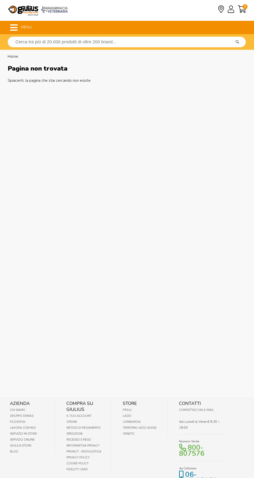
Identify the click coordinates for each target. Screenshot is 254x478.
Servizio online (22, 440)
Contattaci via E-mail (196, 410)
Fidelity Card (77, 469)
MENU (26, 27)
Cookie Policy (77, 463)
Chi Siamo (17, 410)
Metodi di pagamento (83, 428)
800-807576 (191, 450)
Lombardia (132, 422)
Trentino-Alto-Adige (140, 428)
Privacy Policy (78, 457)
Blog (14, 451)
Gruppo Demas (21, 416)
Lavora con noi (23, 428)
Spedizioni (74, 434)
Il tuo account (79, 416)
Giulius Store (21, 446)
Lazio (127, 416)
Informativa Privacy (82, 446)
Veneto (128, 434)
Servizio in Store (23, 434)
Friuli (127, 410)
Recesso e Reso (78, 440)
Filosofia (17, 422)
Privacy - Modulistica (83, 451)
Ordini (71, 422)
